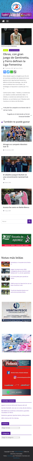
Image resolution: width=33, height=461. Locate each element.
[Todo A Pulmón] (3, 21)
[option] (16, 240)
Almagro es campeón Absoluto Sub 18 (15, 145)
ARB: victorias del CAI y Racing (9, 418)
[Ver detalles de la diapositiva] (16, 15)
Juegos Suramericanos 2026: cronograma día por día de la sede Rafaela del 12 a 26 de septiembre (20, 271)
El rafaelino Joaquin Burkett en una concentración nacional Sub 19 (15, 177)
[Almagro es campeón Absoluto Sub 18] (16, 127)
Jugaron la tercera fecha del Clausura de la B (14, 405)
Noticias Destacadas (14, 50)
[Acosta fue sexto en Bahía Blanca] (16, 190)
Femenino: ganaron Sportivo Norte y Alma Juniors (15, 415)
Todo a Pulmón (19, 68)
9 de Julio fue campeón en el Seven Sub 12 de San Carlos (16, 109)
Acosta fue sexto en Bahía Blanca (16, 207)
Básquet (5, 50)
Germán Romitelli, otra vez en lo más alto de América (16, 408)
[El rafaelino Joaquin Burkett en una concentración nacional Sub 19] (16, 157)
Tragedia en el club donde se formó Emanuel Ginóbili (18, 115)
